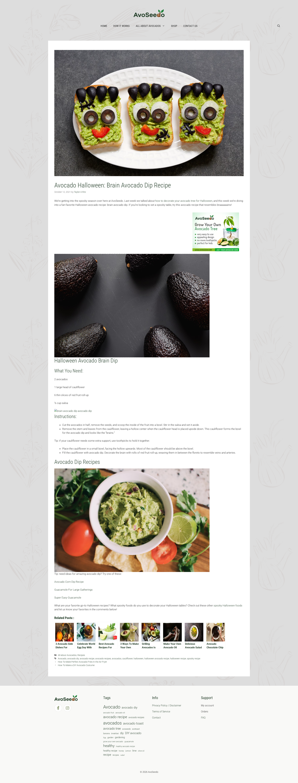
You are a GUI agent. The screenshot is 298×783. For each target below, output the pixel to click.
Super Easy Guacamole (67, 597)
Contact (156, 717)
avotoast (136, 729)
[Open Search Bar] (278, 25)
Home (104, 25)
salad (122, 755)
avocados (116, 658)
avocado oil (120, 713)
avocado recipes (103, 658)
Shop (174, 25)
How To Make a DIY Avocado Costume (76, 665)
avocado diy (73, 658)
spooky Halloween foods (228, 605)
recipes (116, 755)
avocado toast (133, 723)
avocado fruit (108, 713)
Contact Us (190, 25)
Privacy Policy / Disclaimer (166, 705)
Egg (104, 738)
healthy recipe (110, 750)
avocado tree (112, 728)
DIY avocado (133, 733)
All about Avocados (148, 25)
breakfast (115, 733)
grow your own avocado (113, 741)
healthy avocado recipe (125, 746)
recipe (107, 754)
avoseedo (126, 729)
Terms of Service (161, 711)
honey (121, 751)
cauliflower (127, 658)
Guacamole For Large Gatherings (73, 589)
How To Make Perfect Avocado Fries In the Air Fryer (82, 662)
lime (134, 750)
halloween (138, 658)
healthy (109, 746)
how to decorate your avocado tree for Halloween (183, 200)
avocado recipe (87, 658)
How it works (121, 25)
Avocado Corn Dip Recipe (69, 581)
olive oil (141, 751)
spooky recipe (193, 658)
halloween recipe (178, 658)
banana (106, 733)
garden (110, 737)
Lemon (128, 751)
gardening (120, 737)
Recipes (81, 655)
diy (122, 733)
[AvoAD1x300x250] (215, 250)
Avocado (62, 658)
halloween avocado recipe (156, 658)
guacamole (129, 741)
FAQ (203, 717)
